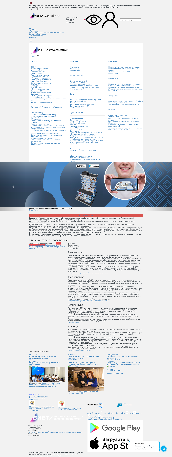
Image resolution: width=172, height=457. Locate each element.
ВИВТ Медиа (35, 84)
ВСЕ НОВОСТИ (34, 395)
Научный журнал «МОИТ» (79, 106)
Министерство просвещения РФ (43, 102)
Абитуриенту (34, 31)
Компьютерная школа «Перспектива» (84, 87)
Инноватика (113, 73)
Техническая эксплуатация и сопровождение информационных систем (125, 129)
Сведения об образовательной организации (46, 32)
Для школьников (76, 75)
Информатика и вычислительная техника (124, 67)
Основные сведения (38, 113)
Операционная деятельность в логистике (124, 121)
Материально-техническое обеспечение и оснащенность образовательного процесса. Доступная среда (48, 127)
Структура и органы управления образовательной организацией (43, 115)
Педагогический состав (40, 124)
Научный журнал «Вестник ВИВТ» (82, 104)
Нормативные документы (79, 158)
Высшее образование (37, 34)
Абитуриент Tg (106, 418)
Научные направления (78, 101)
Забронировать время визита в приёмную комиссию (45, 246)
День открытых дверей (78, 81)
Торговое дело (114, 117)
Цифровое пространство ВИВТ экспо (84, 86)
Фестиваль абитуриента (79, 82)
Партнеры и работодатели (41, 80)
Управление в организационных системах (124, 104)
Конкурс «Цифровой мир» (80, 84)
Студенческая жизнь (77, 113)
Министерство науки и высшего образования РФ (48, 100)
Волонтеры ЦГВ (76, 129)
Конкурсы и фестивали (78, 121)
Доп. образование (36, 36)
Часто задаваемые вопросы (41, 96)
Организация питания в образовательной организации (47, 140)
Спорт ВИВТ (74, 128)
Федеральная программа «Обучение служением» (84, 143)
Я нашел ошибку (76, 432)
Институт (34, 61)
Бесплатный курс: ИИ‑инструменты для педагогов (85, 160)
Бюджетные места (38, 72)
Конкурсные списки (86, 215)
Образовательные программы (81, 156)
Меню (34, 29)
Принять (33, 9)
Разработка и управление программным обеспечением (124, 125)
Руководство (36, 122)
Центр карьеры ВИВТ (39, 81)
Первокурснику (76, 120)
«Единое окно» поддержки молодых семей (86, 141)
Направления (73, 273)
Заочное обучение (38, 70)
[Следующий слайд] (159, 186)
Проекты (73, 103)
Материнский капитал (39, 76)
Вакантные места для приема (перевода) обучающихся (46, 136)
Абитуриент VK (93, 418)
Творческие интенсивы (79, 126)
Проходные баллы (86, 273)
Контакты (34, 94)
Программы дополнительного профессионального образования (83, 150)
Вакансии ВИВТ (37, 91)
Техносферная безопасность (119, 72)
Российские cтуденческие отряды (83, 139)
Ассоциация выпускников (41, 92)
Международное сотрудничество (43, 138)
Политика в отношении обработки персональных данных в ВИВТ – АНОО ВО (53, 455)
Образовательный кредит (41, 78)
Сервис (111, 70)
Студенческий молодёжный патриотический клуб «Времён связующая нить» (87, 133)
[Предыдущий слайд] (13, 186)
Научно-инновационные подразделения (85, 100)
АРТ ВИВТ (34, 86)
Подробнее (33, 210)
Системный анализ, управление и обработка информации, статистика (125, 102)
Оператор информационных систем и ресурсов (123, 119)
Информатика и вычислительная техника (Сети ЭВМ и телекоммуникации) (124, 85)
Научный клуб (75, 131)
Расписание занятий (78, 118)
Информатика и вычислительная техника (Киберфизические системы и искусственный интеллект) (125, 89)
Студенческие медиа (78, 123)
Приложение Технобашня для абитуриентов (104, 419)
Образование (36, 119)
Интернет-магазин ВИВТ (40, 89)
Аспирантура (75, 70)
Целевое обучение (38, 73)
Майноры (73, 125)
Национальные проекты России (43, 97)
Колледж (32, 37)
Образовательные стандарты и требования (47, 121)
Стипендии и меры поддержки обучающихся (48, 130)
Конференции (75, 107)
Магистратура (75, 69)
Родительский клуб (77, 89)
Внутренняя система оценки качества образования (45, 144)
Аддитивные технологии (117, 115)
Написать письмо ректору (38, 432)
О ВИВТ (33, 67)
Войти (33, 56)
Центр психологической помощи (82, 136)
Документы (35, 117)
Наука (72, 94)
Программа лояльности (40, 75)
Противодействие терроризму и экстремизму (87, 137)
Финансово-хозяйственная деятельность (47, 133)
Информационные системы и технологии (124, 69)
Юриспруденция (114, 123)
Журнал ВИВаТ (36, 88)
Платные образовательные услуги (44, 132)
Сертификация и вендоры (41, 83)
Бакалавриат (74, 67)
